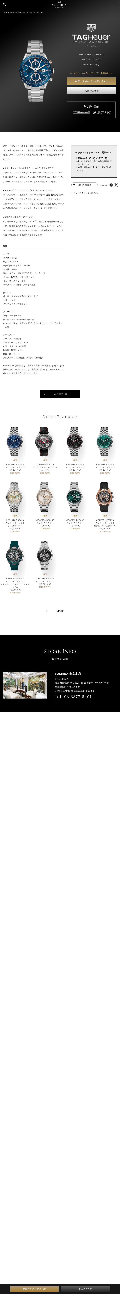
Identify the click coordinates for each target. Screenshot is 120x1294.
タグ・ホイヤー (15, 12)
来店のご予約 (92, 91)
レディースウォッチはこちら (84, 193)
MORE (60, 611)
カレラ (25, 12)
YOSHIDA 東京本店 (81, 112)
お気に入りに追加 (84, 185)
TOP (5, 12)
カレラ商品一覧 (60, 394)
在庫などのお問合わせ (34, 1289)
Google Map (102, 682)
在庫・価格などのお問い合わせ (92, 81)
